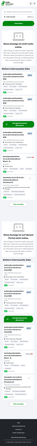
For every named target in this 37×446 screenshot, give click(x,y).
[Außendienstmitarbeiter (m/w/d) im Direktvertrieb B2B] (18, 83)
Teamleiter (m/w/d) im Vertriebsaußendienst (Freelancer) (14, 180)
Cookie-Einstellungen (18, 433)
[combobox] (20, 12)
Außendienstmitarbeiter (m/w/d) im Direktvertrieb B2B (13, 76)
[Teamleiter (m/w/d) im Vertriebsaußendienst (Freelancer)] (18, 187)
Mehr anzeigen (18, 204)
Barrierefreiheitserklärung (18, 437)
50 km (30, 17)
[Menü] (34, 3)
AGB (18, 423)
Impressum (18, 429)
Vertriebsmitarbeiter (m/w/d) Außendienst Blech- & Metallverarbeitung (11, 159)
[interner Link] (7, 3)
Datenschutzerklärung (18, 426)
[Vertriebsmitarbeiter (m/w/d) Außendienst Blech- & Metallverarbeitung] (18, 164)
